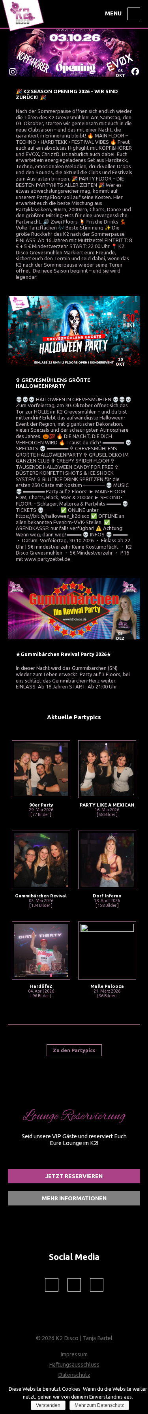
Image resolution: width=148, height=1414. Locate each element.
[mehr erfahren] (74, 52)
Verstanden (48, 1405)
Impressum (74, 1354)
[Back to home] (24, 31)
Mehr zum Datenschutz (99, 1405)
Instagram (74, 1285)
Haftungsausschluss (74, 1364)
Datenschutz (74, 1375)
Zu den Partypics (74, 1050)
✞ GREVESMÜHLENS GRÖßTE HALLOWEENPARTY (53, 383)
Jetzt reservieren (74, 1176)
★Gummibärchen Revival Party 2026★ (63, 654)
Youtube (96, 1285)
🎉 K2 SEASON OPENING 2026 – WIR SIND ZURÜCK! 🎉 (67, 94)
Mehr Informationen (74, 1198)
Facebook (51, 1285)
